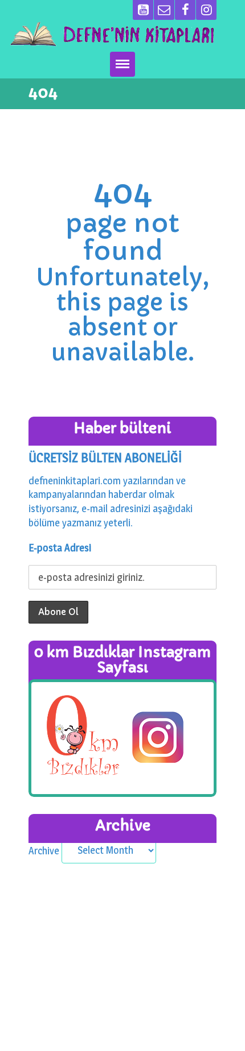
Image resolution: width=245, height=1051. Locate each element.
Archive (43, 850)
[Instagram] (206, 10)
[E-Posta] (164, 10)
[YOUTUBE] (143, 10)
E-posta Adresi (59, 548)
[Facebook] (185, 10)
